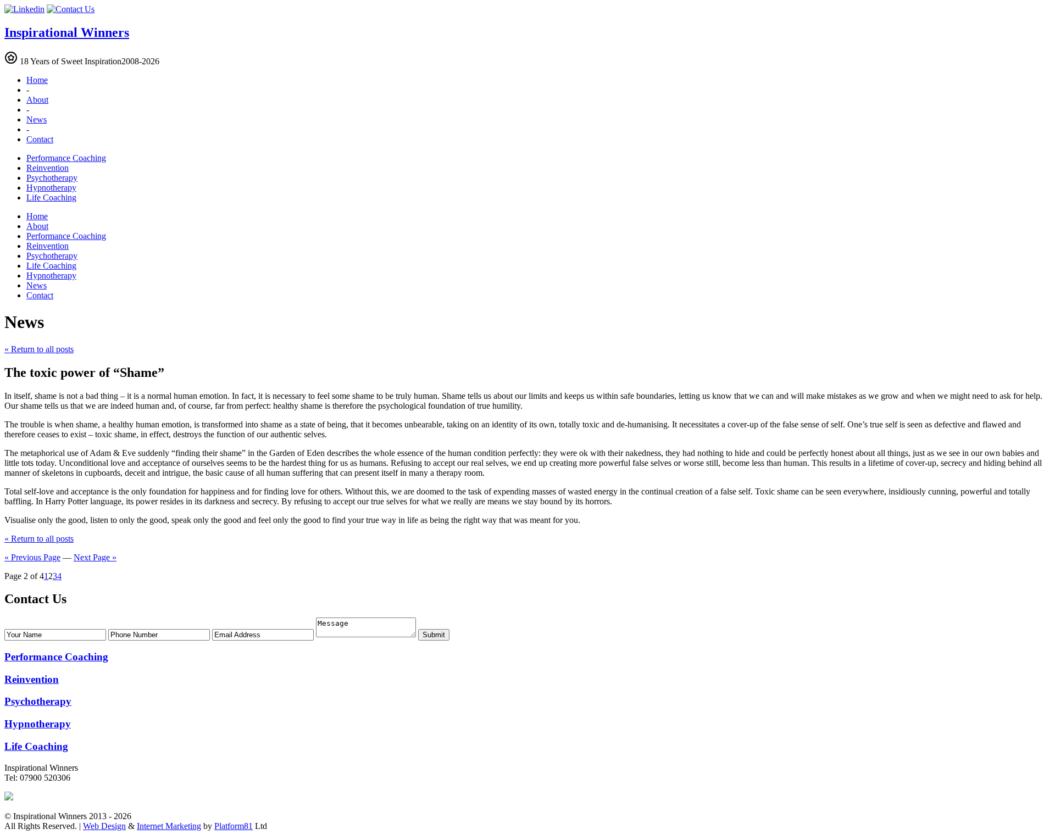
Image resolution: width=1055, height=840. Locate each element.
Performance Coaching (66, 158)
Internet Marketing (169, 826)
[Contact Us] (71, 9)
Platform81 (233, 826)
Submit (434, 635)
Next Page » (95, 557)
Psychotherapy (51, 177)
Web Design (104, 826)
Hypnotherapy (51, 187)
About (37, 99)
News (36, 119)
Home (37, 80)
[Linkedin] (24, 9)
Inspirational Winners (66, 32)
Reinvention (47, 168)
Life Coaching (51, 197)
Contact (39, 139)
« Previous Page (32, 557)
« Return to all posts (39, 349)
